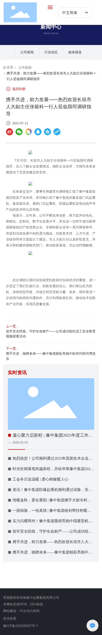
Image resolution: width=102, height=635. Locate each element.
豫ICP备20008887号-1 (20, 626)
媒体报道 (75, 52)
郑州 (36, 611)
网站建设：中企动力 (18, 611)
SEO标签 (36, 604)
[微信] (19, 131)
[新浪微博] (9, 131)
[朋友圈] (28, 131)
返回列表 (18, 89)
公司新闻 (27, 52)
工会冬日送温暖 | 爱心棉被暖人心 (40, 479)
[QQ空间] (47, 131)
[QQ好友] (38, 131)
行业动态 (51, 52)
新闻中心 (51, 26)
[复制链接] (56, 131)
